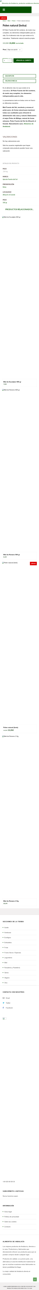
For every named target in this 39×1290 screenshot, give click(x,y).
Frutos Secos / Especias (12, 952)
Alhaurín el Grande (9, 195)
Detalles (15, 338)
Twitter (7, 1003)
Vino (5, 983)
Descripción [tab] (9, 76)
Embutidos (8, 942)
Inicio (4, 21)
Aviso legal (8, 1212)
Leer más (23, 273)
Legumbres (8, 957)
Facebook (9, 1008)
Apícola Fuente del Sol (10, 179)
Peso (4, 49)
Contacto (7, 1227)
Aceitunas (7, 932)
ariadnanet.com (30, 1286)
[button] (9, 59)
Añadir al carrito (23, 60)
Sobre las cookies (10, 1222)
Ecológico (7, 937)
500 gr (5, 202)
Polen (13, 21)
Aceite (6, 927)
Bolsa (4, 187)
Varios (6, 972)
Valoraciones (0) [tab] (11, 81)
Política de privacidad (11, 1217)
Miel (9, 21)
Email (7, 998)
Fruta (6, 947)
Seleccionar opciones (23, 619)
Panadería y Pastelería (12, 967)
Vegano (7, 978)
